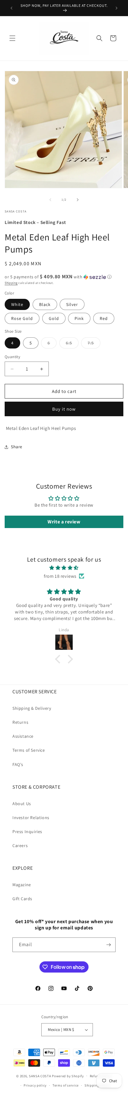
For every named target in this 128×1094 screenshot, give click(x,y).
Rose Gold (22, 318)
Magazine (21, 884)
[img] (64, 567)
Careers (20, 845)
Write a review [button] (64, 521)
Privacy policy (35, 1085)
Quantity (12, 356)
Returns (20, 722)
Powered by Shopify (68, 1075)
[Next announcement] (116, 8)
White (17, 304)
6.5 (72, 344)
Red (104, 318)
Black (45, 304)
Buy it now (64, 409)
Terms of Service (28, 750)
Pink (79, 318)
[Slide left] (50, 200)
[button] (12, 38)
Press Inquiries (27, 831)
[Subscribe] (108, 944)
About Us (21, 803)
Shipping (11, 283)
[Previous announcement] (11, 8)
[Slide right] (78, 200)
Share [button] (16, 446)
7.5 (94, 344)
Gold (54, 318)
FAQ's (17, 764)
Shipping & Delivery (31, 708)
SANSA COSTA (40, 1075)
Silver (72, 304)
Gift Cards (22, 898)
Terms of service (66, 1085)
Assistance (23, 736)
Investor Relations (30, 817)
